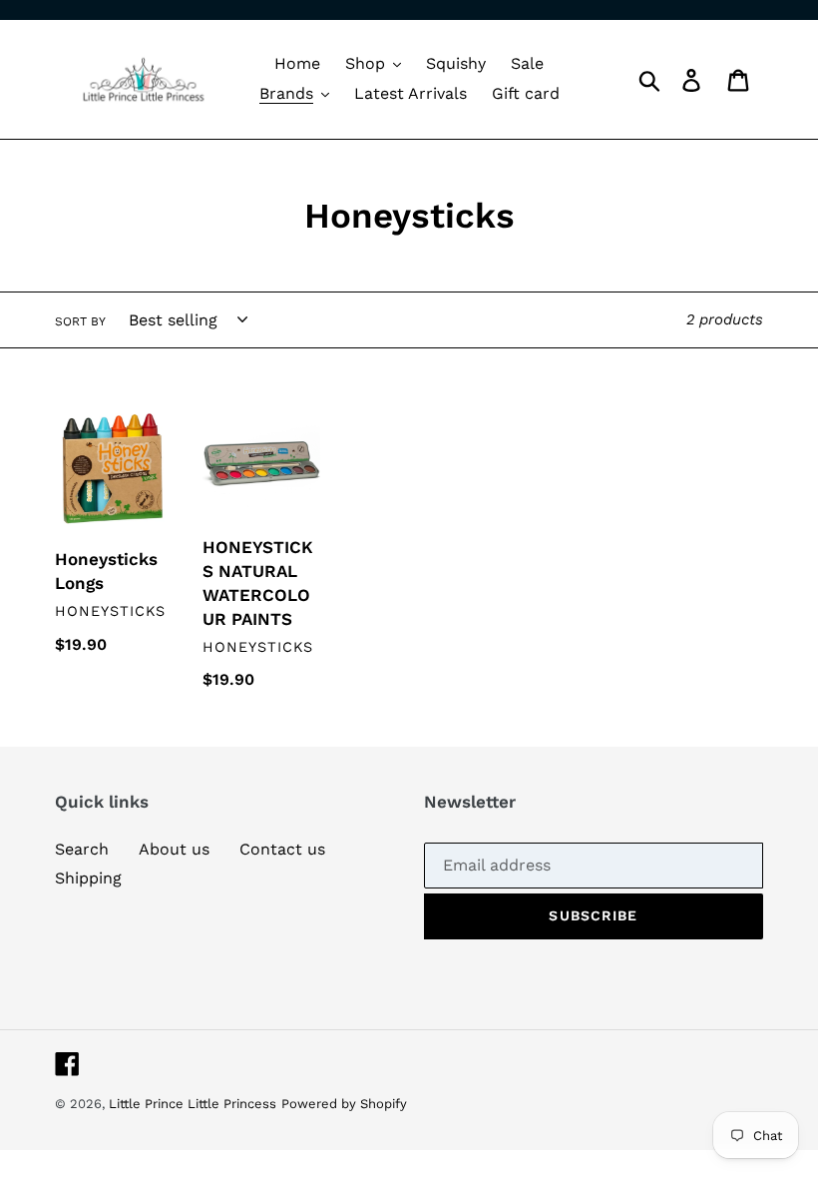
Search (82, 849)
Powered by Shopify (344, 1103)
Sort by (80, 321)
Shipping (88, 878)
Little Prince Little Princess (192, 1103)
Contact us (282, 849)
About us (174, 849)
